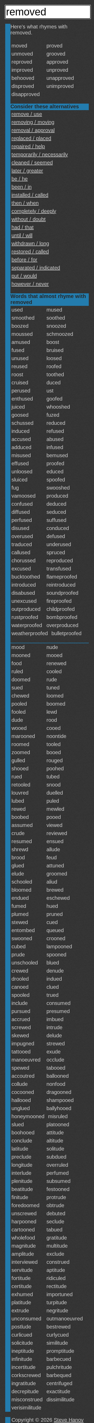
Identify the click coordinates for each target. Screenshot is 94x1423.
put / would (24, 276)
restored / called (30, 251)
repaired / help (28, 146)
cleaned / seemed (32, 162)
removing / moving (32, 122)
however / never (30, 284)
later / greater (27, 171)
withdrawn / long (30, 243)
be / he (19, 179)
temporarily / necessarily (39, 154)
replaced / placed (31, 138)
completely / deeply (33, 211)
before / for (24, 260)
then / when (25, 203)
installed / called (29, 195)
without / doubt (28, 219)
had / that (22, 227)
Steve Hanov (69, 1420)
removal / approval (33, 130)
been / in (21, 187)
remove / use (26, 114)
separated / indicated (35, 268)
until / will (21, 235)
